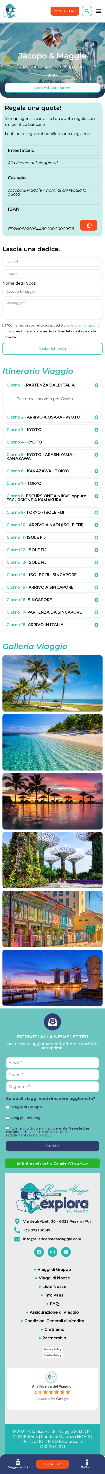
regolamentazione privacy (28, 1135)
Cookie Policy (52, 1355)
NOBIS (83, 1436)
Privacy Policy (52, 1349)
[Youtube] (66, 1252)
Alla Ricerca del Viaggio (52, 1386)
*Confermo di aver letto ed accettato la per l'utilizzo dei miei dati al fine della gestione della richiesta (51, 331)
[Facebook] (39, 1252)
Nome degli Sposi (19, 283)
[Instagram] (52, 1252)
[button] (87, 11)
